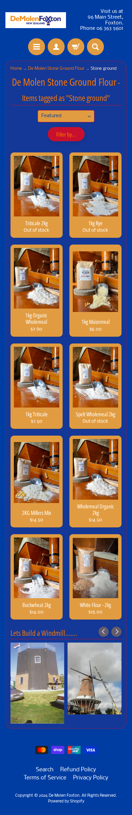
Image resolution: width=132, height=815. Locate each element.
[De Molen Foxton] (35, 20)
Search (44, 770)
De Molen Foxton (64, 796)
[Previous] (103, 632)
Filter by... (66, 134)
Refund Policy (78, 770)
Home (16, 68)
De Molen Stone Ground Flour (56, 68)
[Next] (116, 632)
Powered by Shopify (66, 801)
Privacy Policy (90, 778)
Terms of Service (45, 778)
